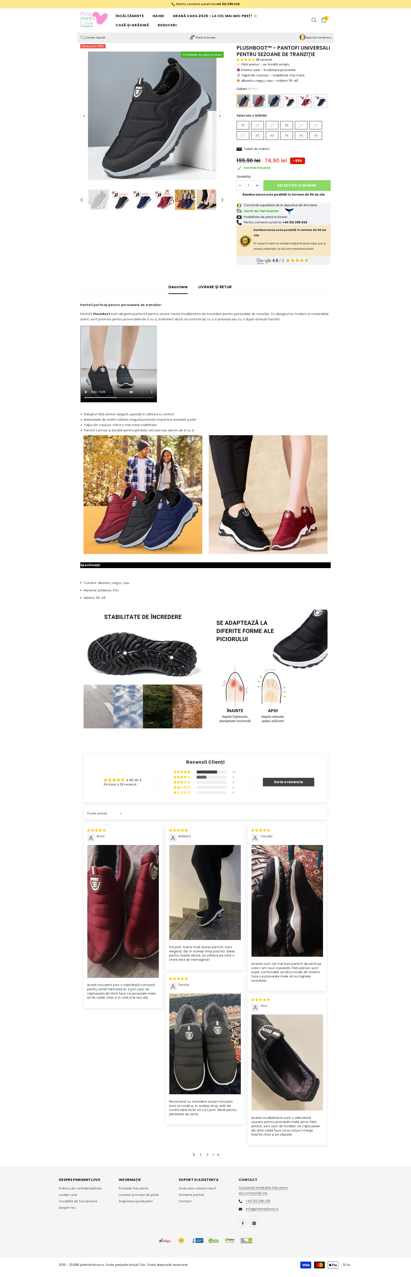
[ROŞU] (259, 101)
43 (272, 136)
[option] (205, 4)
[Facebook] (243, 1224)
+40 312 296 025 (258, 1201)
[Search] (314, 20)
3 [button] (207, 1155)
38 (286, 125)
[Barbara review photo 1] (205, 892)
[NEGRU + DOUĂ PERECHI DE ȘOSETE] (289, 101)
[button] (84, 116)
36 (257, 125)
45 (301, 136)
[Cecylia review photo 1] (287, 901)
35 (243, 125)
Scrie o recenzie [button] (288, 782)
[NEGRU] (243, 101)
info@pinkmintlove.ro (262, 1209)
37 (272, 125)
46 (315, 136)
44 (286, 136)
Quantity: (244, 177)
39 (301, 125)
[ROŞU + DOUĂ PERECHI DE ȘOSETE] (305, 101)
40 (315, 125)
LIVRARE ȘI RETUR (215, 287)
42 (257, 136)
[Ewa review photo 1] (287, 1063)
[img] (96, 831)
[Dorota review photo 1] (205, 1044)
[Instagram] (254, 1224)
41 (243, 136)
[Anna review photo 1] (123, 912)
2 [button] (200, 1155)
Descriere (178, 287)
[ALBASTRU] (274, 101)
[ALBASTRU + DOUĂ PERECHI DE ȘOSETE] (320, 101)
